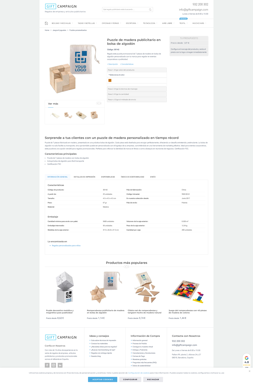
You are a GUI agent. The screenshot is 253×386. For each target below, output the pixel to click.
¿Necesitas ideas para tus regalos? (104, 347)
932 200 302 (200, 4)
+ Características (126, 64)
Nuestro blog (96, 356)
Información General (57, 177)
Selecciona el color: (116, 75)
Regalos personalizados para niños (66, 245)
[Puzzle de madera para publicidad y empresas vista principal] (75, 68)
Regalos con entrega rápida (101, 353)
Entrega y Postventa (140, 350)
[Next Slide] (100, 103)
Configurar (130, 379)
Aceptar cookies (103, 379)
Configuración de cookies (139, 373)
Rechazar (153, 379)
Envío (152, 177)
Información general (140, 340)
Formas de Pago (139, 356)
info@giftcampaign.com (193, 9)
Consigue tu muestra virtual (143, 347)
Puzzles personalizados (78, 30)
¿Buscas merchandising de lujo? (103, 350)
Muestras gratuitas (139, 359)
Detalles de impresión (84, 177)
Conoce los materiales (99, 344)
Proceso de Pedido (140, 344)
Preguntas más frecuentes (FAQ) (145, 362)
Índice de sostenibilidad (132, 177)
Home (47, 30)
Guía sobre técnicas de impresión (103, 340)
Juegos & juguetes (59, 30)
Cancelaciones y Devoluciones (144, 353)
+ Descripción (112, 64)
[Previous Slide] (97, 103)
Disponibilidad (108, 177)
